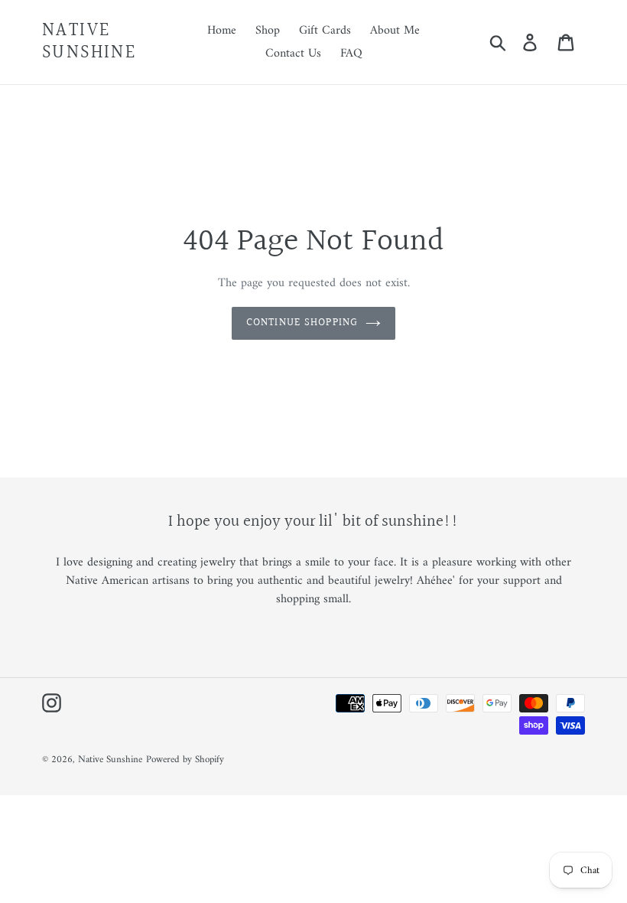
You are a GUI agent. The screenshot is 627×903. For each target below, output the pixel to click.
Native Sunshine (89, 42)
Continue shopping (302, 323)
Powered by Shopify (185, 759)
